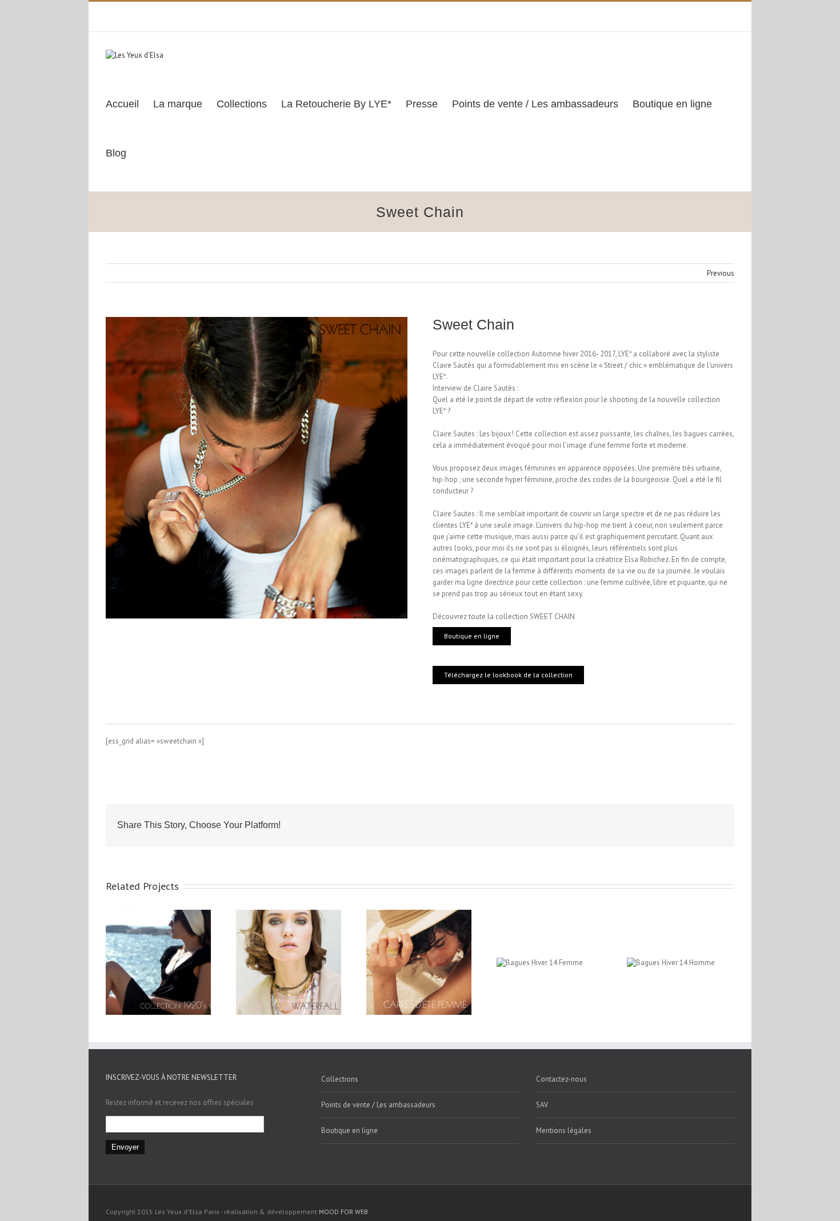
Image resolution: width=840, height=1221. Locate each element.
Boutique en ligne (471, 636)
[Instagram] (712, 12)
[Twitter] (694, 12)
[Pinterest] (730, 12)
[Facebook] (676, 12)
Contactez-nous (561, 1079)
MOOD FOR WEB (343, 1211)
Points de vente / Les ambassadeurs (378, 1105)
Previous (720, 273)
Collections (339, 1079)
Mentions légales (563, 1130)
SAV (542, 1105)
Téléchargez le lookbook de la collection (508, 674)
